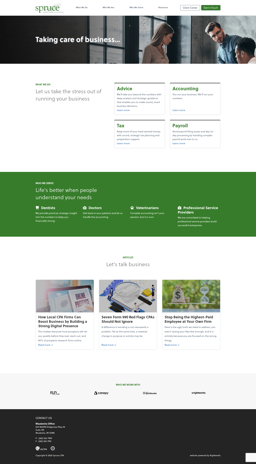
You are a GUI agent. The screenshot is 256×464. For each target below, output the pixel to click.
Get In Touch (211, 7)
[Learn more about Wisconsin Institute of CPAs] (53, 448)
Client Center (190, 7)
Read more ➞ (64, 344)
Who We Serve (136, 7)
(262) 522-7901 (44, 441)
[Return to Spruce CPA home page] (50, 7)
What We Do (82, 7)
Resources (163, 7)
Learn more (130, 110)
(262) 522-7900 (45, 438)
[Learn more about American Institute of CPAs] (41, 448)
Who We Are (108, 7)
